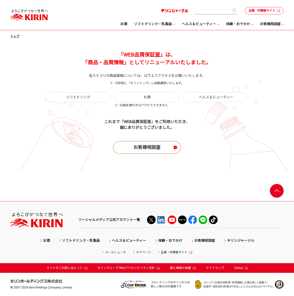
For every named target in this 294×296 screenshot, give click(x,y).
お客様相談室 (147, 147)
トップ (14, 36)
